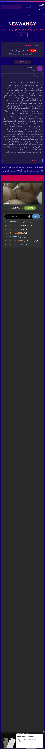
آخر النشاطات (39, 15)
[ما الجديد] (8, 7)
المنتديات (28, 7)
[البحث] (3, 7)
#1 (3, 76)
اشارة (4, 156)
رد (11, 156)
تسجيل (30, 15)
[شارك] (6, 75)
